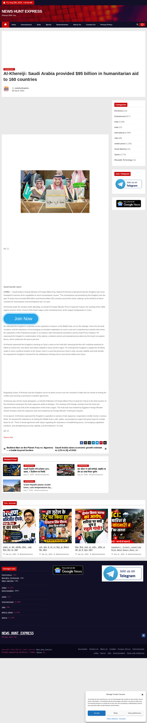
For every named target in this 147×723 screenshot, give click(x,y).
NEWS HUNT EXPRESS (22, 11)
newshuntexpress (22, 88)
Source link (8, 437)
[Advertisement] (72, 50)
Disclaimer (122, 718)
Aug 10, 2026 (82, 475)
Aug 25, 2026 (11, 554)
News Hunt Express (44, 649)
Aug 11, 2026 (29, 475)
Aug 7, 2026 (28, 490)
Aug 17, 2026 (119, 554)
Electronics (118, 111)
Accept (96, 713)
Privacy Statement (112, 718)
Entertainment (62, 25)
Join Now (23, 318)
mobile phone (120, 144)
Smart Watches (120, 149)
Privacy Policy (106, 25)
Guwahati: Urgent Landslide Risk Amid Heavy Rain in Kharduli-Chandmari (126, 550)
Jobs (39, 25)
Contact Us (90, 25)
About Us (77, 25)
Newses (39, 652)
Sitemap (112, 649)
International (26, 25)
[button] (142, 694)
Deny (116, 713)
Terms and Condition (135, 653)
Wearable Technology (123, 160)
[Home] (5, 25)
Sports (48, 25)
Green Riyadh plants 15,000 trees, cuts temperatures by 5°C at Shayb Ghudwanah (37, 487)
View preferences (134, 713)
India (14, 25)
